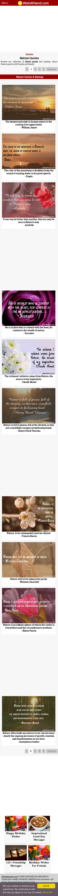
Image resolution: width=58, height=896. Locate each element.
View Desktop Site (26, 882)
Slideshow (51, 69)
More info (47, 892)
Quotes (29, 54)
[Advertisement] (29, 28)
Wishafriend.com (10, 876)
